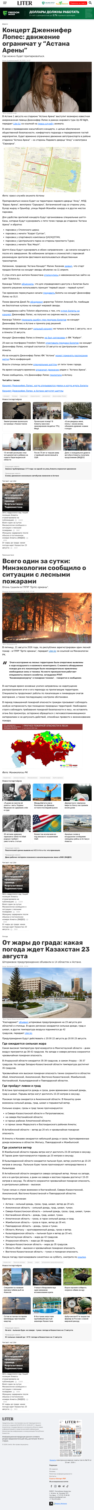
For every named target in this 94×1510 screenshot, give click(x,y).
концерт (6, 396)
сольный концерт (43, 328)
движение (46, 396)
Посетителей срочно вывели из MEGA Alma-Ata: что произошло (32, 850)
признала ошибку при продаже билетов (44, 319)
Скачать (53, 1460)
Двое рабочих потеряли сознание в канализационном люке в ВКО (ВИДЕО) (38, 857)
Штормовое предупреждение (52, 1262)
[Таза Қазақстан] (62, 3)
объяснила (27, 284)
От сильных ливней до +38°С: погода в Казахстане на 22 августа (33, 1337)
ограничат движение (47, 369)
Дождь (30, 1262)
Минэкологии (32, 778)
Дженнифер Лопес (59, 396)
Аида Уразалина (8, 966)
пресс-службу (46, 123)
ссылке (82, 1257)
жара (37, 1262)
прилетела (56, 375)
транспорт (24, 396)
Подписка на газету (78, 3)
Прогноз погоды (19, 1262)
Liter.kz (17, 123)
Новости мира (10, 492)
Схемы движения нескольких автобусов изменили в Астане (32, 476)
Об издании (53, 1469)
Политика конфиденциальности (60, 1474)
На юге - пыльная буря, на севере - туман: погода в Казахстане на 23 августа (39, 1330)
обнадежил (36, 302)
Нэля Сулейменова (9, 60)
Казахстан (7, 778)
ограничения (35, 396)
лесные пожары (19, 778)
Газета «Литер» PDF (57, 1479)
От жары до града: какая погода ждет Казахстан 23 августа (14, 545)
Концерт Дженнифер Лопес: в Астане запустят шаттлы (32, 391)
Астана (14, 396)
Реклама (52, 1471)
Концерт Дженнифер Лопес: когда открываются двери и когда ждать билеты (45, 385)
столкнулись (51, 275)
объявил (24, 1022)
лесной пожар (45, 778)
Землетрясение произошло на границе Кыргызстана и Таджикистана (14, 501)
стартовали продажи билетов (62, 343)
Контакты (52, 1476)
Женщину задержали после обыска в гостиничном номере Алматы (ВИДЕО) (15, 535)
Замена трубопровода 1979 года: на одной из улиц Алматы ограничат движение (40, 469)
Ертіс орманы (58, 778)
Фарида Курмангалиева (11, 591)
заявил (68, 266)
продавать (49, 293)
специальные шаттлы (45, 364)
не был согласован (54, 337)
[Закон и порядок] (49, 3)
